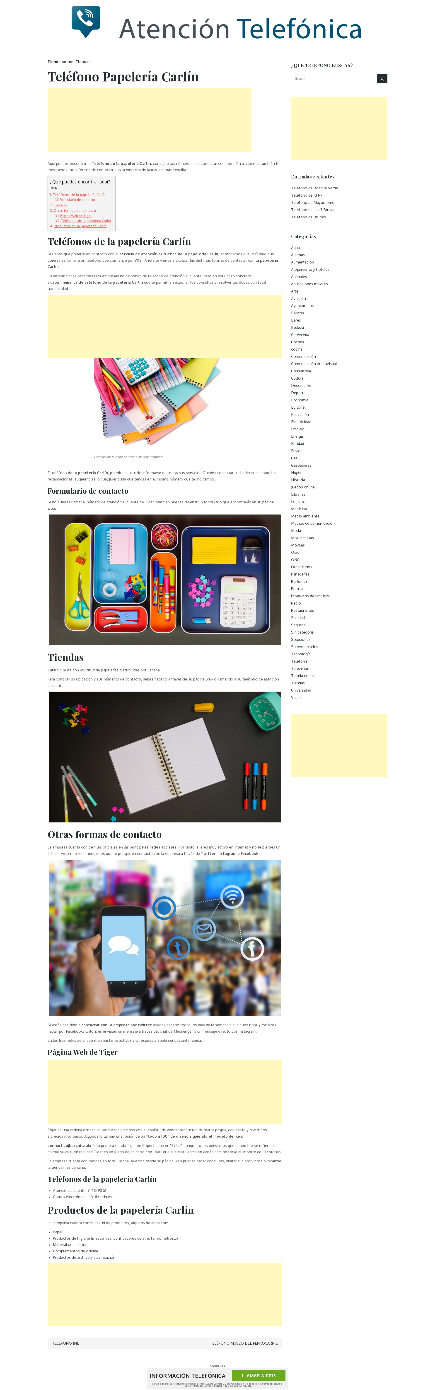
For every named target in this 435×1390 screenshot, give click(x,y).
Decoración (301, 385)
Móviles (298, 545)
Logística (299, 501)
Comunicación (303, 356)
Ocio (295, 552)
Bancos (297, 313)
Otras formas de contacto (75, 210)
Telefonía (299, 661)
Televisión (300, 668)
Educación (300, 414)
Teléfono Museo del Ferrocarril (244, 1343)
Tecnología (300, 654)
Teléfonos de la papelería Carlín (79, 194)
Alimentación (302, 262)
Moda (296, 530)
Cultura (297, 378)
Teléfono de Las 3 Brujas (312, 209)
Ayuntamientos (304, 305)
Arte (294, 291)
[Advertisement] (149, 120)
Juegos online (303, 487)
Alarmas (298, 255)
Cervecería (300, 334)
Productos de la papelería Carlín (80, 226)
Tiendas (83, 61)
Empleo (297, 429)
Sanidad (298, 617)
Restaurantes (302, 610)
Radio (296, 603)
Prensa (297, 588)
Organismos (301, 567)
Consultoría (301, 371)
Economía (299, 400)
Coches (297, 342)
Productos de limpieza (310, 596)
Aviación (298, 298)
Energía (297, 436)
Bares (296, 320)
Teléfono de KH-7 (306, 195)
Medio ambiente (305, 516)
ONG (295, 559)
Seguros (298, 625)
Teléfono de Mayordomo (313, 202)
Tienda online (61, 61)
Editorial (298, 407)
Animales (299, 276)
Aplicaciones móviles (309, 284)
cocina (296, 349)
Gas (294, 458)
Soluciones (301, 639)
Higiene (298, 472)
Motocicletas (302, 538)
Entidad (297, 443)
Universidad (301, 690)
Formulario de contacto (77, 200)
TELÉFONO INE (65, 1343)
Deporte (298, 392)
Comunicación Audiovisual (314, 363)
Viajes (296, 697)
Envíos (296, 451)
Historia (298, 480)
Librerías (298, 494)
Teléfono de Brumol (308, 217)
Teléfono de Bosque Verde (314, 188)
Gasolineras (301, 465)
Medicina (299, 509)
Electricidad (301, 421)
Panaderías (300, 574)
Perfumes (299, 581)
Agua (295, 247)
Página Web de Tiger (76, 216)
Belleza (297, 327)
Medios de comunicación (313, 523)
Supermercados (304, 646)
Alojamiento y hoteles (310, 269)
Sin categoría (302, 632)
